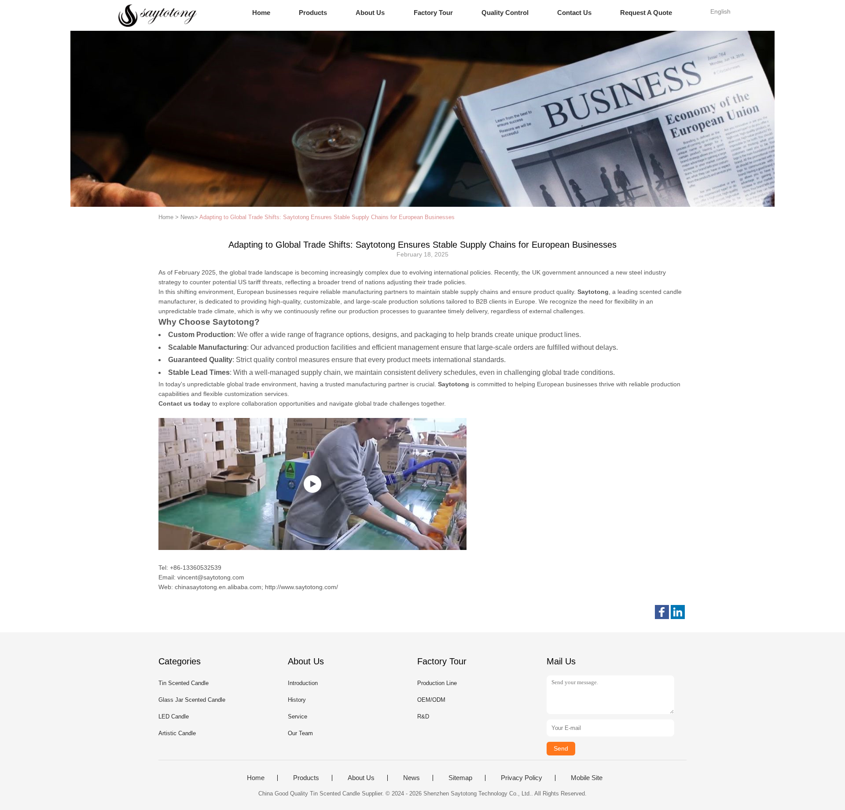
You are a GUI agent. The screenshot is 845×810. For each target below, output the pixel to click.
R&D (423, 716)
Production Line (437, 683)
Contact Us (574, 12)
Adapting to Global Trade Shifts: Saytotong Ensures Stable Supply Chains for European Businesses (327, 217)
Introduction (303, 683)
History (297, 699)
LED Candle (173, 716)
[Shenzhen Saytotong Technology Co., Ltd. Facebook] (662, 612)
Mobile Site (587, 778)
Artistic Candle (177, 733)
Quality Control (505, 12)
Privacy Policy (521, 778)
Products (313, 12)
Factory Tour (433, 12)
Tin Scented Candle (183, 683)
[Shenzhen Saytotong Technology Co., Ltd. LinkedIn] (678, 612)
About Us (370, 12)
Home (261, 12)
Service (297, 716)
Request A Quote (646, 12)
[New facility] (312, 484)
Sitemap (460, 778)
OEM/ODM (431, 699)
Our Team (300, 733)
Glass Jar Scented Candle (191, 699)
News (411, 778)
